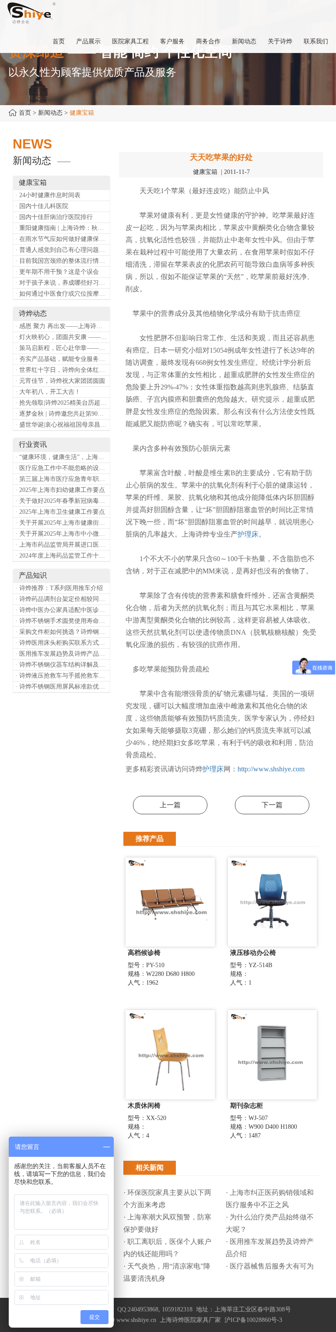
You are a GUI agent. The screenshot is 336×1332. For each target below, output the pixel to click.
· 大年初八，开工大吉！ (47, 392)
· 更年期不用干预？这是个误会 (57, 272)
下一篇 (272, 805)
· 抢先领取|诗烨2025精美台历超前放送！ (62, 402)
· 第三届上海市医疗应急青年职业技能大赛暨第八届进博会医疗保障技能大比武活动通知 (62, 479)
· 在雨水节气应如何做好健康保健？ (62, 239)
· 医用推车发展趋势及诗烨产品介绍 (62, 653)
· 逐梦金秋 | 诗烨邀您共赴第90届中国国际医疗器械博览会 (62, 413)
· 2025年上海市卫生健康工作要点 (60, 512)
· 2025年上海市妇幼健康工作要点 (60, 490)
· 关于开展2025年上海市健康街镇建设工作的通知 (62, 522)
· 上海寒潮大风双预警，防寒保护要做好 (167, 1223)
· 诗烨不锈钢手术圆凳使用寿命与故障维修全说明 (62, 621)
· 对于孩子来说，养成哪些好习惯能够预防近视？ (62, 282)
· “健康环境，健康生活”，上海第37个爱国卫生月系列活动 (62, 457)
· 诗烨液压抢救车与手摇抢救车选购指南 (62, 675)
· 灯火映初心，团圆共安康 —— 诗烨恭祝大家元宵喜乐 (62, 337)
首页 (25, 113)
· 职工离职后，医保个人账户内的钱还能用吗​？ (167, 1248)
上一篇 (170, 805)
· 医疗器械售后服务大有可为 (270, 1266)
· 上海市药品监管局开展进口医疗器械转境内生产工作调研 (62, 544)
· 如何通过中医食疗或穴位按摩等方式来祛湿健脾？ (62, 293)
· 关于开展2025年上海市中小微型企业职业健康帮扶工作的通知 (62, 533)
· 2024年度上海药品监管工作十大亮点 (62, 555)
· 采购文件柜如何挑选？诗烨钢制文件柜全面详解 (62, 632)
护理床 (248, 534)
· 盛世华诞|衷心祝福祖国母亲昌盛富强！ (62, 424)
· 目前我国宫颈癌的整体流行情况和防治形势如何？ (62, 261)
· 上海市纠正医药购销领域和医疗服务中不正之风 (270, 1198)
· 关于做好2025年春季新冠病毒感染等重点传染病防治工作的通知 (62, 501)
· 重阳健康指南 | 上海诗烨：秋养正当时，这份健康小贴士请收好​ (62, 228)
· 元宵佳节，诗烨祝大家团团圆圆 (60, 381)
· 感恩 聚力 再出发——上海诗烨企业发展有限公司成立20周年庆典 (62, 326)
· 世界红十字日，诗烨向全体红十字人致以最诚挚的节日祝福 (62, 370)
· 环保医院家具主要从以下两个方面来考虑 (167, 1198)
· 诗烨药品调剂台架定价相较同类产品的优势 (62, 599)
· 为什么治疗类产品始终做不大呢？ (270, 1223)
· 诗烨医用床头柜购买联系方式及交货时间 (62, 643)
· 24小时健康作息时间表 (47, 195)
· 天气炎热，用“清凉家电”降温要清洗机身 (166, 1272)
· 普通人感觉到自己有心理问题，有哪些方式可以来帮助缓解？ (62, 250)
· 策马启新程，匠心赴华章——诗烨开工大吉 (62, 348)
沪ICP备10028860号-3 (253, 1320)
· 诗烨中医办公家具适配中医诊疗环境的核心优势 (62, 610)
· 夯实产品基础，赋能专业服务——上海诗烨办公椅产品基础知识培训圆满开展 (62, 359)
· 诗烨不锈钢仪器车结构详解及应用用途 (62, 664)
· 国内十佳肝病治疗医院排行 (54, 217)
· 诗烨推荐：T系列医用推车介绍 (59, 588)
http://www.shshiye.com (271, 769)
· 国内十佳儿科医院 (41, 206)
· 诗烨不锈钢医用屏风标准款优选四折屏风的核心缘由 (62, 686)
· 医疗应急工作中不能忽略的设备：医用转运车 (62, 468)
